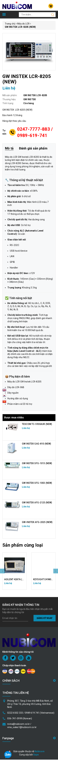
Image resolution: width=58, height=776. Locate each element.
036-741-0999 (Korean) (19, 718)
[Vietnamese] (4, 397)
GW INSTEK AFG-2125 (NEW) (37, 502)
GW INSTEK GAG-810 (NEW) (36, 443)
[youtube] (28, 658)
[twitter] (13, 658)
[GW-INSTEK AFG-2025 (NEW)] (12, 526)
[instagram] (21, 658)
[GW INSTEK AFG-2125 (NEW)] (12, 505)
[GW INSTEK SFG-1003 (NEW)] (12, 486)
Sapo (36, 754)
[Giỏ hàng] (50, 6)
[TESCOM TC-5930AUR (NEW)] (12, 427)
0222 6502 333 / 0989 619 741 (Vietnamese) (30, 712)
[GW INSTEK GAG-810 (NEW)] (12, 447)
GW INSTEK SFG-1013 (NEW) (37, 463)
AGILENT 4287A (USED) (16, 579)
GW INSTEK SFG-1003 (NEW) (37, 483)
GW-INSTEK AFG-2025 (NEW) (37, 522)
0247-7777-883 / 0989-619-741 (35, 132)
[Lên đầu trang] (53, 540)
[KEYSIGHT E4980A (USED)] (43, 565)
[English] (4, 391)
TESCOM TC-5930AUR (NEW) (37, 424)
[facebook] (5, 658)
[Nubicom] (17, 5)
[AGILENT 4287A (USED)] (14, 565)
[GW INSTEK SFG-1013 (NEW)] (12, 465)
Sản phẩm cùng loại (22, 545)
